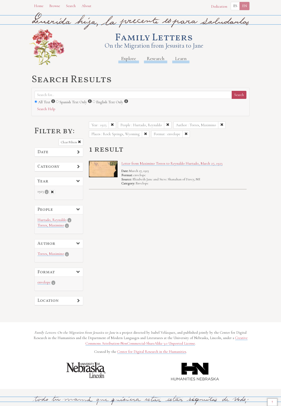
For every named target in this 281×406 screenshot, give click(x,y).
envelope (43, 282)
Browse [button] (54, 6)
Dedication (219, 6)
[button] (59, 152)
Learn (181, 58)
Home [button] (38, 6)
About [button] (86, 6)
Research (155, 58)
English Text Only (109, 102)
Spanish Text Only (73, 102)
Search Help (46, 109)
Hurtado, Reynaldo (52, 220)
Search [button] (71, 6)
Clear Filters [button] (69, 142)
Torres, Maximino (50, 225)
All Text (44, 102)
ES (235, 6)
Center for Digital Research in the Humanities (151, 351)
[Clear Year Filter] (52, 192)
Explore (128, 58)
